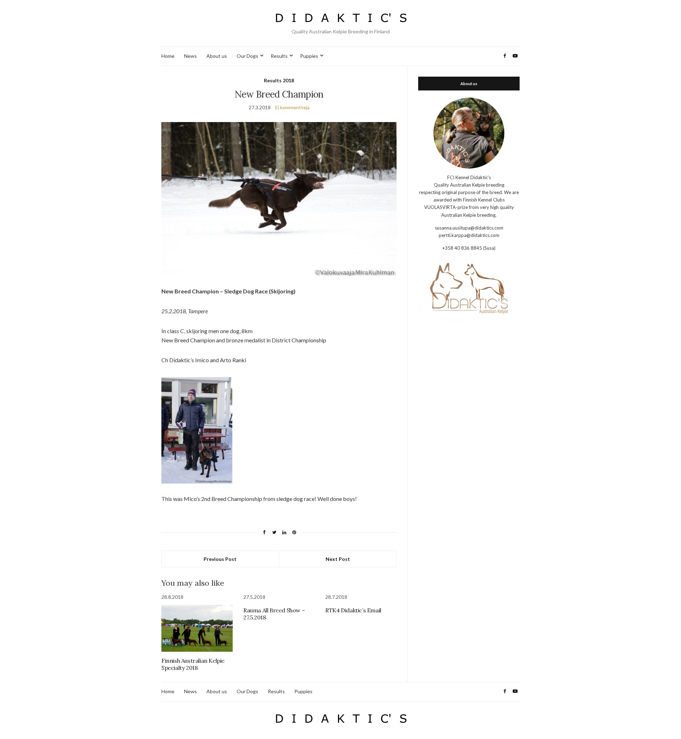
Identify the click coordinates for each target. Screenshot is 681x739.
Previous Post (220, 559)
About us (216, 56)
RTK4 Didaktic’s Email (353, 610)
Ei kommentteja (292, 107)
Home (168, 56)
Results (279, 56)
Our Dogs (247, 56)
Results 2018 (279, 80)
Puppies (309, 56)
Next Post (338, 559)
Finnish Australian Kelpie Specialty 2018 (193, 664)
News (190, 56)
